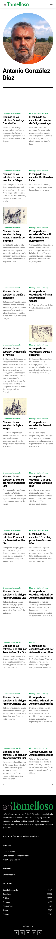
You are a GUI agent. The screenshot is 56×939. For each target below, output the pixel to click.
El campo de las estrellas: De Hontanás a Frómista (14, 351)
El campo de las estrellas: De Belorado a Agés (40, 425)
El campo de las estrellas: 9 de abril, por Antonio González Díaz (15, 594)
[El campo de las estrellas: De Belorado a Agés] (41, 406)
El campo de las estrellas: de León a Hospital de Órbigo (13, 177)
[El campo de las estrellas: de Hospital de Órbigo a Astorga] (41, 101)
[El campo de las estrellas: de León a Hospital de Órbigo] (15, 158)
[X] (40, 932)
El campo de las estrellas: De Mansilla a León (41, 177)
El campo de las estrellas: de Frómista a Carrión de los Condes (40, 296)
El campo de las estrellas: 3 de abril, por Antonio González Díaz (15, 755)
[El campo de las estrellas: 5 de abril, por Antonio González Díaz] (15, 682)
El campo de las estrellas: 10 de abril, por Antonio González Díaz (40, 538)
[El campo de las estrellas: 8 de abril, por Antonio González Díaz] (41, 576)
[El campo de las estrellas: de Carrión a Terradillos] (15, 276)
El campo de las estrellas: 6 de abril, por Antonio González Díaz (41, 649)
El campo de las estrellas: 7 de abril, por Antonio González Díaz (15, 649)
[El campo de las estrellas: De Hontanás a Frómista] (15, 333)
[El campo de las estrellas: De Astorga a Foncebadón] (15, 101)
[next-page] (51, 785)
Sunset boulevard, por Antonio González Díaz (41, 753)
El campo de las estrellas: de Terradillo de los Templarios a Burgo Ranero (40, 236)
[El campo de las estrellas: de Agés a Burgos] (15, 406)
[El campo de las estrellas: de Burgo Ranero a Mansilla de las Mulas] (15, 215)
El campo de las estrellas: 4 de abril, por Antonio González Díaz (41, 700)
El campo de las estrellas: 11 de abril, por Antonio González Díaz (14, 538)
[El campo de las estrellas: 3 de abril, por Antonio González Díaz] (15, 736)
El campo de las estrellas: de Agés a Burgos (13, 425)
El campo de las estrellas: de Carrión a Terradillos (14, 294)
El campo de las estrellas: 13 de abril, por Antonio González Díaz (14, 481)
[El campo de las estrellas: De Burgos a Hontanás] (41, 333)
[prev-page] (5, 785)
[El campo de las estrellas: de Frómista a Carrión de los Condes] (41, 276)
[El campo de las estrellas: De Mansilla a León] (41, 158)
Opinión (32, 642)
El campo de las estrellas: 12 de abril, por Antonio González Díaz (40, 481)
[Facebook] (16, 932)
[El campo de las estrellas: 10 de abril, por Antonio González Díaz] (41, 518)
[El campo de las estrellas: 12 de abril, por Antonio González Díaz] (41, 461)
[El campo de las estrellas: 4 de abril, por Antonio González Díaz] (41, 682)
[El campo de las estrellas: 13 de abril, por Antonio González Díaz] (15, 461)
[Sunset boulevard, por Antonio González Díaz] (41, 736)
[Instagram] (22, 932)
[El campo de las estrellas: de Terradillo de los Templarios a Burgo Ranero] (41, 215)
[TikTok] (34, 932)
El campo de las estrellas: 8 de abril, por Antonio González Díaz (41, 594)
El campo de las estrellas (12, 113)
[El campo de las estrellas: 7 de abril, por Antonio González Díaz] (15, 630)
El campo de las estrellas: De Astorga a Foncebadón (14, 120)
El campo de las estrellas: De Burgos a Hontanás (40, 351)
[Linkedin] (28, 932)
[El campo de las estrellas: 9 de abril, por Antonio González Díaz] (15, 576)
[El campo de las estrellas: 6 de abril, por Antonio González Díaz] (41, 630)
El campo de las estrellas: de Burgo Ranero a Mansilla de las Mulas (13, 236)
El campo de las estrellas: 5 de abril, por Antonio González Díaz (15, 700)
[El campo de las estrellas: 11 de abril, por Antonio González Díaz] (15, 518)
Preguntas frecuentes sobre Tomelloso (21, 836)
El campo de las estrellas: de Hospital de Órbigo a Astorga (40, 120)
